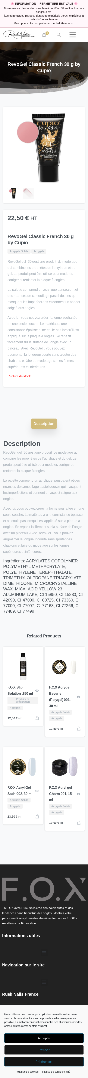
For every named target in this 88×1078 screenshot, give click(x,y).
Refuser (44, 1050)
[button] (77, 114)
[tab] (43, 424)
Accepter (44, 1038)
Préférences (44, 1061)
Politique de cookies (27, 1071)
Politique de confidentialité (55, 1071)
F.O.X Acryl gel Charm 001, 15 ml (60, 794)
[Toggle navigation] (72, 34)
